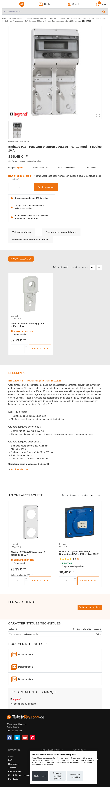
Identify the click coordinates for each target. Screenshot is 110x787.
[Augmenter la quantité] (26, 347)
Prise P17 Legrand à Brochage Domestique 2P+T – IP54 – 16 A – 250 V (79, 552)
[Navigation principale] (4, 4)
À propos (12, 768)
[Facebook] (9, 737)
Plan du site (13, 779)
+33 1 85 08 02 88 (14, 731)
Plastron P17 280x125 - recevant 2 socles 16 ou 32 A (28, 553)
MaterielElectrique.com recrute (21, 775)
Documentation (25, 654)
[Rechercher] (104, 11)
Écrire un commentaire (89, 607)
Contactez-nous (15, 771)
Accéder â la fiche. (20, 469)
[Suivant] (99, 267)
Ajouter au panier (46, 187)
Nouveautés (13, 764)
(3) (77, 559)
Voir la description (21, 232)
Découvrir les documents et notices (30, 239)
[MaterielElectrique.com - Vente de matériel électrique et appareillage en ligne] (22, 4)
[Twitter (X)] (17, 737)
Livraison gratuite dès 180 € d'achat (31, 198)
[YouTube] (25, 737)
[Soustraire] (31, 189)
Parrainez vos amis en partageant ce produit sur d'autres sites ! (31, 216)
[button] (73, 4)
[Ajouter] (31, 185)
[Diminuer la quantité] (26, 351)
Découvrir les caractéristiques (61, 232)
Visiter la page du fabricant (23, 704)
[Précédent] (92, 267)
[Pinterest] (33, 737)
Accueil (11, 756)
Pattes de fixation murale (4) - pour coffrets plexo (28, 325)
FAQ (10, 760)
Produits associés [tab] (21, 259)
